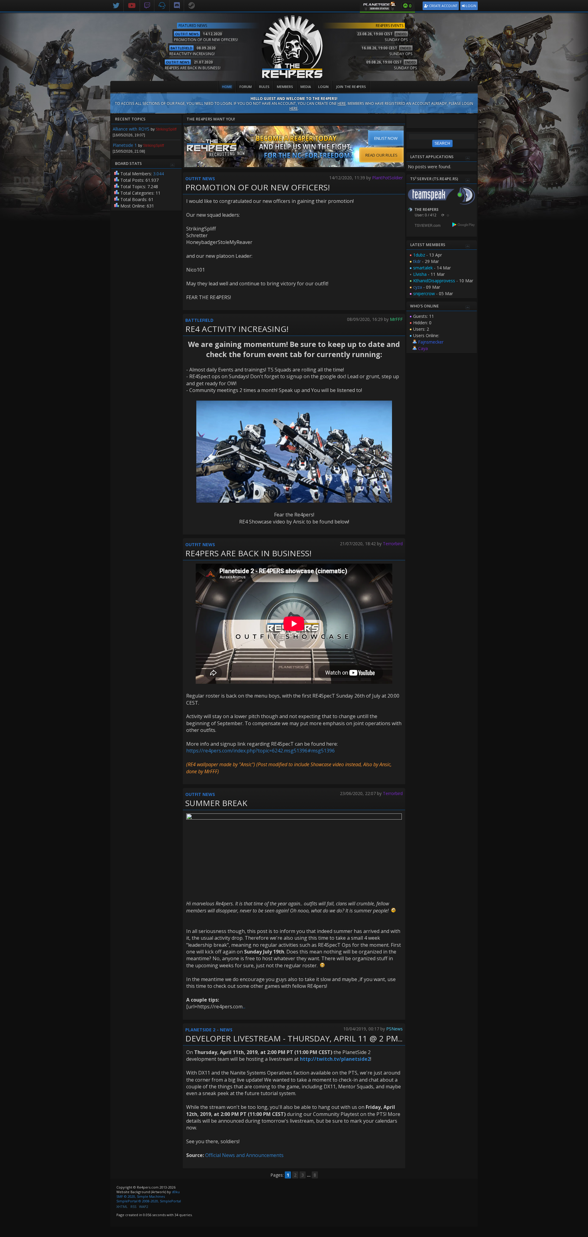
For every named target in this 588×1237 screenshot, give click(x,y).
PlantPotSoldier (387, 178)
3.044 (158, 174)
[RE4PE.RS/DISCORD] (177, 4)
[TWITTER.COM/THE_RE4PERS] (116, 4)
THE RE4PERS (427, 209)
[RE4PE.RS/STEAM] (191, 4)
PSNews (394, 1029)
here (341, 103)
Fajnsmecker (430, 342)
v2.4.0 (473, 78)
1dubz (419, 255)
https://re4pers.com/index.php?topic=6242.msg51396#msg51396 (260, 750)
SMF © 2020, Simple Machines (140, 1196)
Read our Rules (381, 155)
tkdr (417, 261)
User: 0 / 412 (425, 215)
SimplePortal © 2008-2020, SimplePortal (148, 1201)
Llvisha (420, 274)
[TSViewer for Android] (463, 225)
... (244, 1006)
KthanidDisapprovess (434, 281)
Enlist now (386, 138)
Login (470, 6)
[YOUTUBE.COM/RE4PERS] (132, 4)
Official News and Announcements (244, 1155)
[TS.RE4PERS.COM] (162, 4)
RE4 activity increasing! (236, 328)
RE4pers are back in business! (248, 553)
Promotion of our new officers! (257, 187)
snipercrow (424, 293)
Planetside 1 (125, 145)
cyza (417, 287)
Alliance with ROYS (131, 129)
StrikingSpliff (166, 129)
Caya (423, 348)
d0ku (176, 1191)
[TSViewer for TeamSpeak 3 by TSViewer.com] (425, 226)
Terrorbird (393, 543)
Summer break (216, 803)
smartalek (423, 268)
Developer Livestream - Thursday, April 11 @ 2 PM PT (297, 1038)
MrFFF (396, 319)
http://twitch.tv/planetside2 (335, 1059)
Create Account (442, 6)
